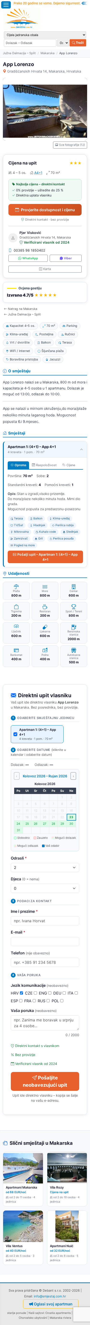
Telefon (30, 953)
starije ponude (16, 1313)
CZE (29, 993)
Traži (79, 43)
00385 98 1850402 (29, 250)
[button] (45, 292)
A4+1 (38, 173)
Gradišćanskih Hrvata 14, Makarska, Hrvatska (44, 71)
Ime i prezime (24, 911)
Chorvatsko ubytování (33, 1317)
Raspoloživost (46, 465)
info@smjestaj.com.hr (50, 1296)
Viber (68, 258)
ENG (43, 993)
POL (56, 1000)
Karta (47, 269)
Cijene (70, 465)
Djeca (25, 878)
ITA (71, 993)
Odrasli (19, 858)
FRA (28, 1000)
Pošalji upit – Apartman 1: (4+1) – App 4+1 (47, 556)
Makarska (47, 53)
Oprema (20, 465)
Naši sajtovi (36, 1313)
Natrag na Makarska (22, 309)
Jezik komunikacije (39, 985)
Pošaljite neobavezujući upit (45, 1081)
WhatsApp (30, 258)
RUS (42, 1000)
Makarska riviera (60, 1317)
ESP (15, 1000)
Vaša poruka (34, 1010)
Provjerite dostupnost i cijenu (48, 209)
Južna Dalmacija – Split (19, 53)
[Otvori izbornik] (6, 4)
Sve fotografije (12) (72, 145)
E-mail (18, 932)
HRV (15, 993)
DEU (58, 993)
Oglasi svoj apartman (53, 1304)
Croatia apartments (58, 1313)
